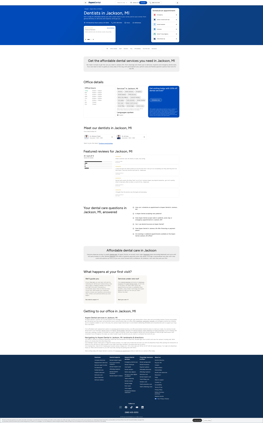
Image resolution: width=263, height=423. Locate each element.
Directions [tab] (154, 48)
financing (112, 256)
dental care (113, 254)
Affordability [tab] (137, 48)
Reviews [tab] (126, 48)
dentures (141, 282)
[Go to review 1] (88, 39)
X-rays (90, 285)
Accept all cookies (197, 420)
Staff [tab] (120, 48)
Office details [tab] (113, 48)
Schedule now (156, 100)
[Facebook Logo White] (126, 407)
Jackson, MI (134, 2)
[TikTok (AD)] (131, 407)
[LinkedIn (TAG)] (142, 407)
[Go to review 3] (91, 39)
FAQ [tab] (131, 48)
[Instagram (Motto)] (120, 407)
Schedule (143, 2)
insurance (146, 254)
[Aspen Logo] (94, 2)
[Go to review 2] (90, 39)
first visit (92, 282)
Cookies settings (207, 420)
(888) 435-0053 (155, 2)
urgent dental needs (131, 284)
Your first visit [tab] (146, 48)
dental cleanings (125, 282)
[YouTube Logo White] (137, 407)
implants (120, 284)
